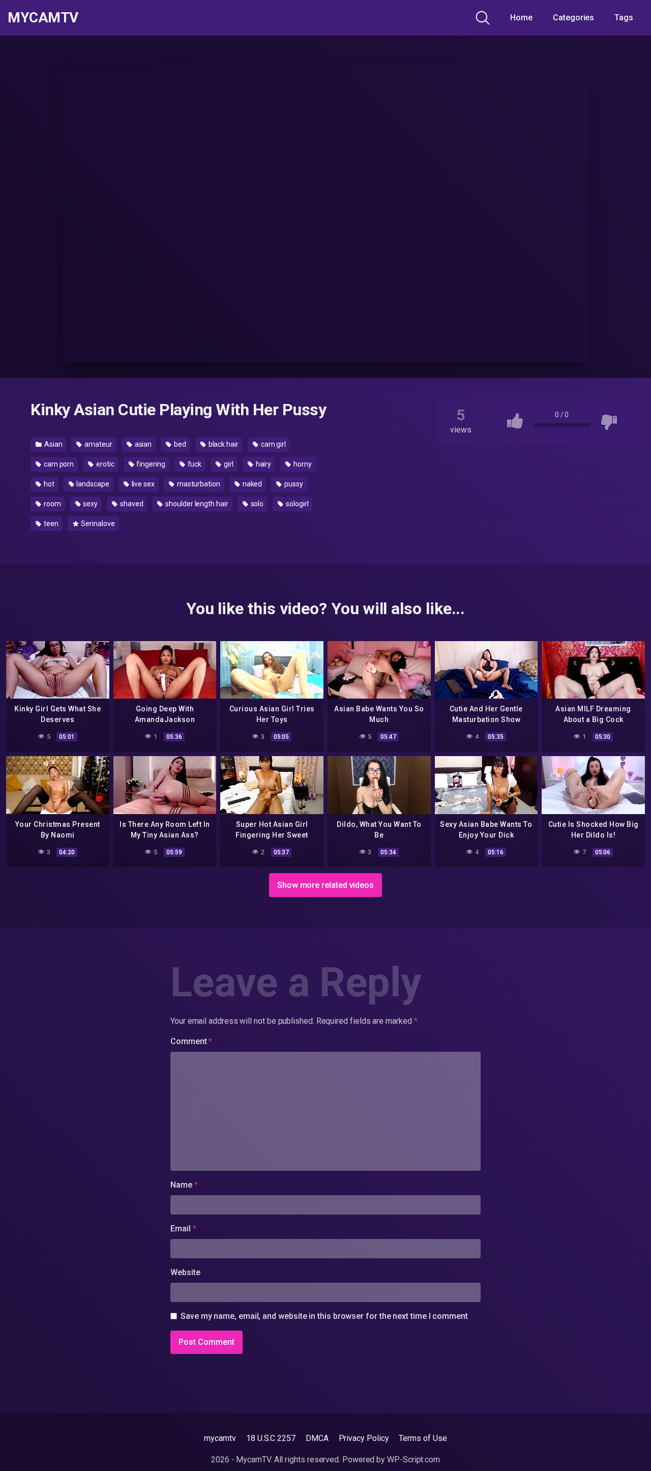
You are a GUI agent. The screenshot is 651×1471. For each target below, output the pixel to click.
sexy (89, 504)
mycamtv (219, 1438)
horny (302, 464)
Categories (573, 17)
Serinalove (96, 524)
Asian (53, 444)
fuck (194, 464)
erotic (104, 464)
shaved (131, 504)
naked (251, 484)
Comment (191, 1041)
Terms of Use (423, 1438)
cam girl (272, 444)
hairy (263, 464)
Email (183, 1228)
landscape (92, 484)
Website (185, 1272)
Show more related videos (325, 885)
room (51, 504)
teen (50, 524)
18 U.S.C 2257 (270, 1438)
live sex (142, 484)
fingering (150, 464)
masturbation (197, 484)
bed (179, 444)
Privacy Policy (364, 1438)
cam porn (58, 464)
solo (256, 504)
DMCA (317, 1438)
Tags (623, 17)
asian (142, 444)
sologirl (296, 504)
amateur (97, 444)
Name (184, 1185)
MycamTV (43, 17)
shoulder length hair (196, 504)
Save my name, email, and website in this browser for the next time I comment (324, 1316)
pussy (293, 484)
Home (521, 17)
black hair (223, 444)
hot (48, 484)
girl (227, 464)
